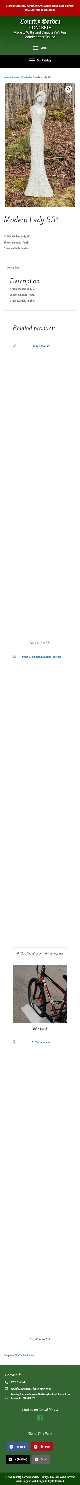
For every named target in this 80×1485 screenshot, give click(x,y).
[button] (68, 89)
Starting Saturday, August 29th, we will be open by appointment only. (40, 8)
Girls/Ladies (26, 77)
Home (7, 77)
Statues (15, 77)
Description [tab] (13, 267)
